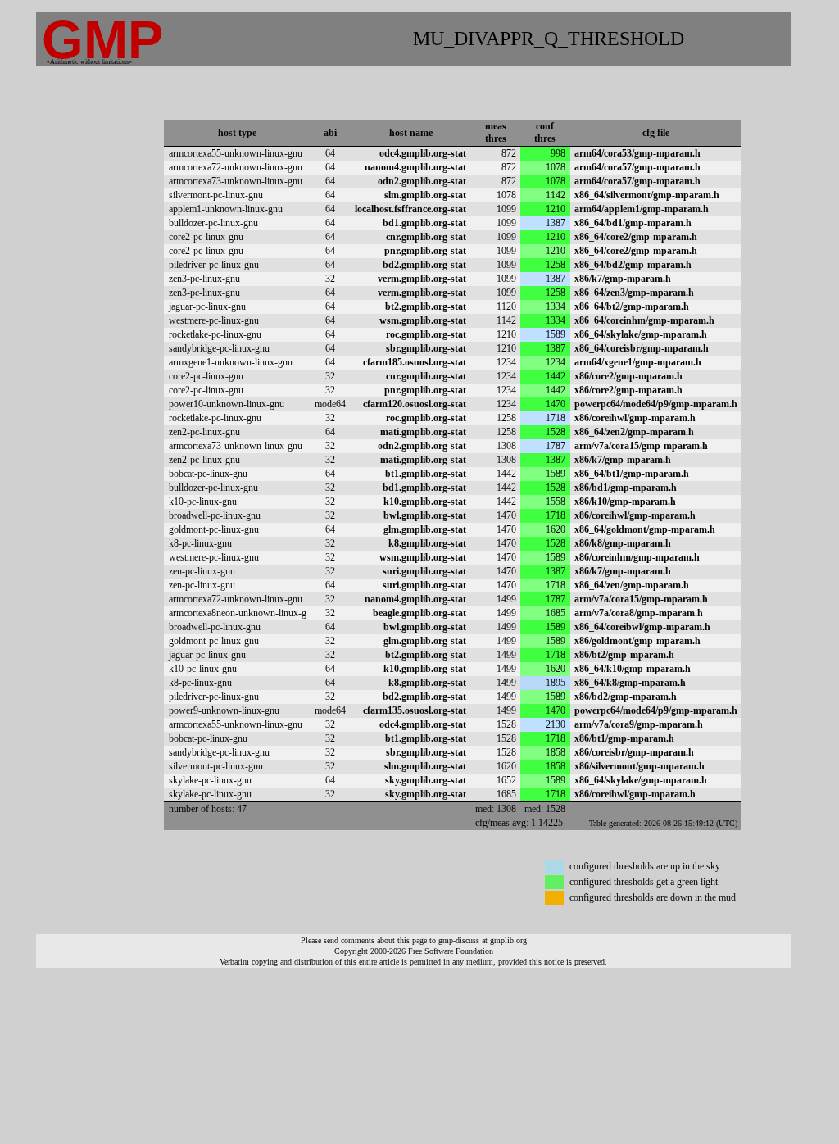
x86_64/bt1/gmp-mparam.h (631, 473)
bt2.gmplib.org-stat (425, 306)
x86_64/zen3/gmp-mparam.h (634, 292)
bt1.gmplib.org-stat (425, 473)
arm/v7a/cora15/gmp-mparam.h (641, 446)
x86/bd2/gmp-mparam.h (625, 696)
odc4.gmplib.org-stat (422, 153)
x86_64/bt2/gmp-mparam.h (631, 306)
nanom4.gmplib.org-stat (415, 167)
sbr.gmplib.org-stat (426, 348)
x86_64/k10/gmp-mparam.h (632, 668)
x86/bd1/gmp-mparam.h (625, 487)
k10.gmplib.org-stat (424, 501)
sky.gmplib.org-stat (425, 780)
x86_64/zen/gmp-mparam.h (631, 585)
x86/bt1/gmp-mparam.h (624, 738)
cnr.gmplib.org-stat (426, 237)
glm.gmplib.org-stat (424, 529)
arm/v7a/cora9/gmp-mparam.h (638, 724)
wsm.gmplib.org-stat (422, 320)
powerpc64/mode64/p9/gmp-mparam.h (655, 404)
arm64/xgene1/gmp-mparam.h (637, 362)
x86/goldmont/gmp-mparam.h (637, 641)
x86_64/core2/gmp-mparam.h (635, 237)
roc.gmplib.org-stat (426, 334)
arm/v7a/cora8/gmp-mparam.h (638, 613)
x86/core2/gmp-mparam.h (628, 376)
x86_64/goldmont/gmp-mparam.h (644, 529)
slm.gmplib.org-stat (425, 195)
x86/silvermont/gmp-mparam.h (639, 766)
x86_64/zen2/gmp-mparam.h (634, 432)
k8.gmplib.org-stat (427, 543)
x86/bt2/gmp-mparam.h (624, 655)
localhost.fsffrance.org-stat (410, 209)
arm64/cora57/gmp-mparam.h (637, 167)
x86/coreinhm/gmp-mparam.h (637, 557)
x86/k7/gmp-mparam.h (622, 278)
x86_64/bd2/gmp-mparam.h (633, 264)
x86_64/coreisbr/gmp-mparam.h (641, 348)
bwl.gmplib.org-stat (424, 515)
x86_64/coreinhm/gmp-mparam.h (644, 320)
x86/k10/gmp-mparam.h (625, 501)
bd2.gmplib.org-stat (424, 264)
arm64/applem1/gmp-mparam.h (641, 209)
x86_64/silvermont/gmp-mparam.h (646, 195)
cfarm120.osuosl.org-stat (414, 404)
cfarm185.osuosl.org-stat (414, 362)
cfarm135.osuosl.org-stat (414, 710)
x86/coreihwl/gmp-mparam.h (635, 418)
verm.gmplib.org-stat (422, 278)
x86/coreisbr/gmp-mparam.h (634, 752)
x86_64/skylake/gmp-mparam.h (640, 334)
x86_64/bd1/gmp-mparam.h (633, 223)
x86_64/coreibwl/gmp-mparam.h (642, 627)
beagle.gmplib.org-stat (419, 613)
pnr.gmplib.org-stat (425, 250)
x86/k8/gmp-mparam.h (622, 543)
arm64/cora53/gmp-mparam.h (637, 153)
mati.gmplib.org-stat (423, 432)
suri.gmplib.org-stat (424, 571)
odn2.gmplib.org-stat (422, 181)
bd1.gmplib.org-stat (424, 223)
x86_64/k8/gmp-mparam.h (630, 682)
